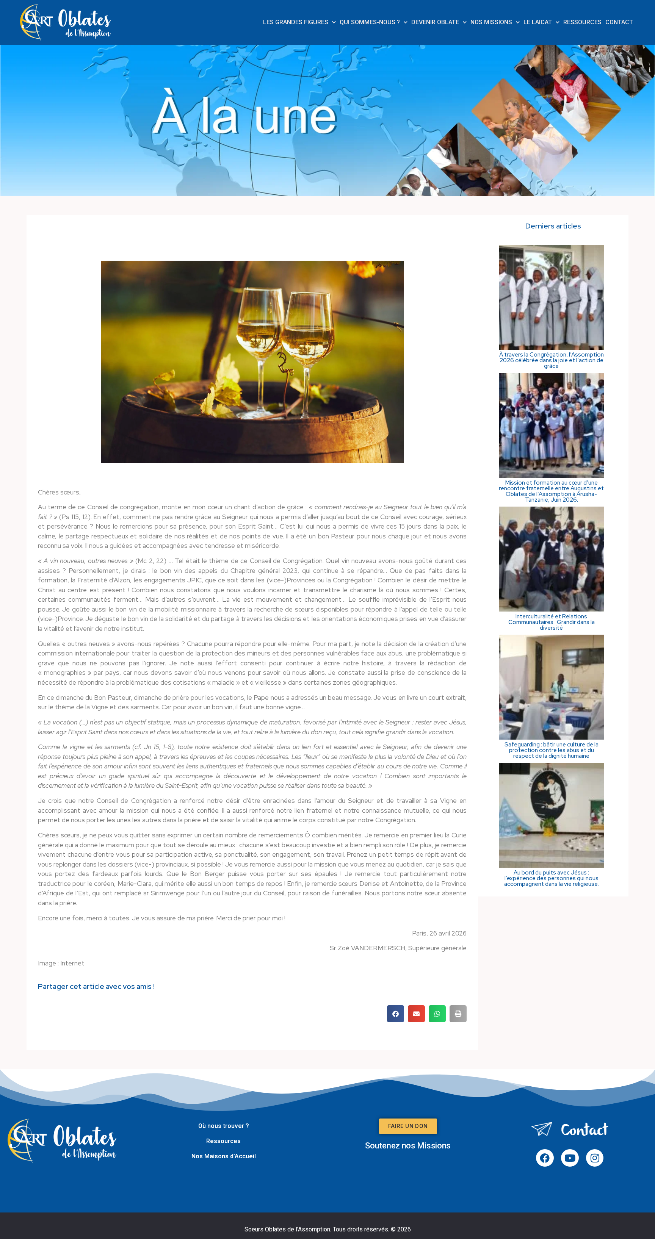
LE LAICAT (537, 22)
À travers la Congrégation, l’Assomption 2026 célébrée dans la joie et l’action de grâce (551, 360)
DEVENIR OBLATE (435, 22)
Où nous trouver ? (223, 1125)
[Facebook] (545, 1158)
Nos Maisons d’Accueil (223, 1156)
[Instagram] (595, 1158)
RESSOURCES (582, 22)
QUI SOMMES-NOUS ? (370, 22)
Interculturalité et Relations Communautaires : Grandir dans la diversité (551, 622)
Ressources (223, 1141)
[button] (395, 1013)
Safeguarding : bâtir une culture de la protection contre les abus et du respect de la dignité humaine (552, 750)
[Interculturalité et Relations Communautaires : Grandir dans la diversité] (551, 609)
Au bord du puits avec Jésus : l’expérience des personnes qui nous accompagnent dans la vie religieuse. (551, 878)
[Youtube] (570, 1158)
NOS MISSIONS (491, 22)
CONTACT (619, 22)
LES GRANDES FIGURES (295, 22)
